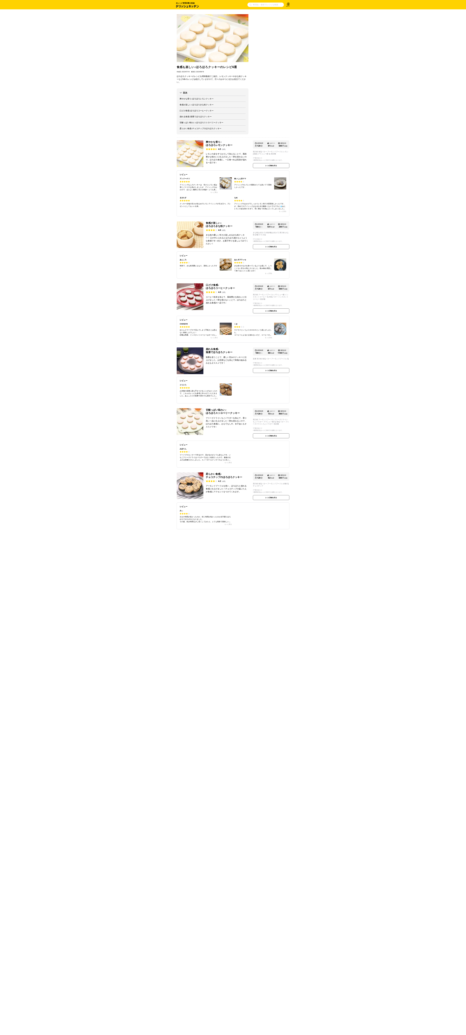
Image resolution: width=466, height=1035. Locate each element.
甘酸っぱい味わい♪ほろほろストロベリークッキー (201, 122)
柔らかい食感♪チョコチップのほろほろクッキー (200, 128)
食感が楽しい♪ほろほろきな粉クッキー (197, 104)
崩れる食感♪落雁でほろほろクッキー (196, 116)
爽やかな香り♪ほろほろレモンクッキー (197, 98)
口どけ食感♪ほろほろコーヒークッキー (197, 110)
